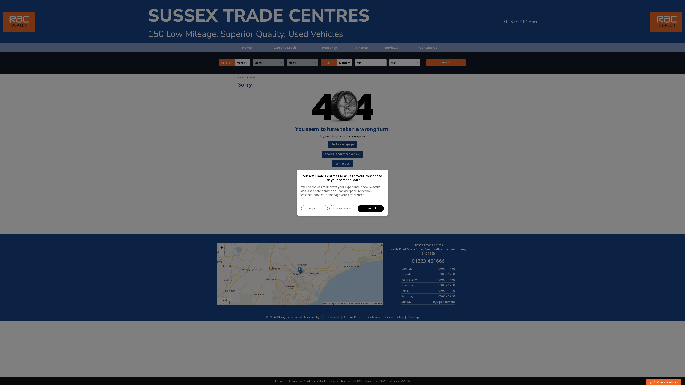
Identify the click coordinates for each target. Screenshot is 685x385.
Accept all (370, 208)
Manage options (342, 208)
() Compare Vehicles (665, 382)
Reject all (314, 208)
